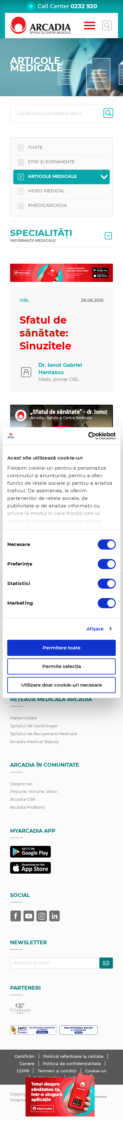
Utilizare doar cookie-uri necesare (61, 685)
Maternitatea (23, 717)
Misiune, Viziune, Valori (34, 791)
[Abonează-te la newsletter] (106, 963)
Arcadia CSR (22, 799)
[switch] (107, 564)
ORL (24, 300)
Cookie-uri (96, 1070)
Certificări (25, 1056)
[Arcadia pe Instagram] (41, 916)
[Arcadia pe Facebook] (15, 916)
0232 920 (84, 6)
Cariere (28, 1063)
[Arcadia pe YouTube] (28, 916)
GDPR (23, 1070)
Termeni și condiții (58, 1070)
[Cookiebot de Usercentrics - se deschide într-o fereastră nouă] (88, 436)
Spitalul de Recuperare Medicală (43, 733)
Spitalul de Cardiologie (33, 725)
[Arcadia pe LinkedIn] (54, 916)
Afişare (95, 629)
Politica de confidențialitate (72, 1063)
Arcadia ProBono (27, 807)
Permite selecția (61, 666)
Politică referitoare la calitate (74, 1056)
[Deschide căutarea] (107, 25)
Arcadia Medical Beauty (34, 741)
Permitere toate (61, 648)
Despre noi (21, 783)
